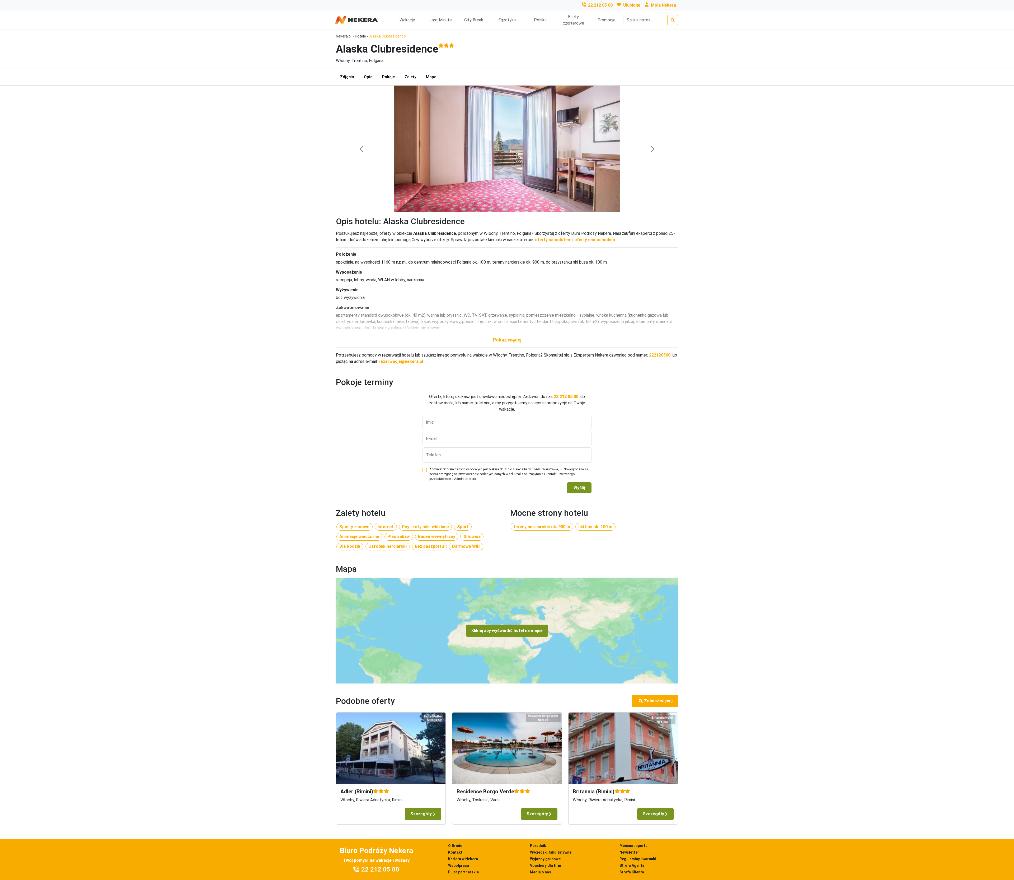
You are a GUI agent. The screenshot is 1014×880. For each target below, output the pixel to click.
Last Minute (440, 19)
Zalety (410, 76)
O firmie (455, 846)
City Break (473, 19)
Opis (368, 76)
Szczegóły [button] (421, 813)
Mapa (431, 76)
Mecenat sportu (633, 846)
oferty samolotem (553, 239)
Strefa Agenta (631, 865)
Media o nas (540, 872)
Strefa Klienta (631, 872)
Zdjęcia (347, 76)
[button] (507, 339)
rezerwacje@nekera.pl (401, 361)
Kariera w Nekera (463, 859)
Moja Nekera (663, 5)
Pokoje (388, 76)
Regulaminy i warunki (637, 859)
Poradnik (538, 846)
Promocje (607, 19)
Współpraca (458, 865)
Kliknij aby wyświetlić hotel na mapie (507, 630)
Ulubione (631, 5)
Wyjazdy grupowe (545, 859)
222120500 (659, 355)
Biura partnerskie (463, 872)
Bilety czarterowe (573, 20)
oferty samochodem (594, 239)
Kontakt (455, 852)
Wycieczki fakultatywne (550, 852)
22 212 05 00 (600, 5)
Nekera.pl (343, 36)
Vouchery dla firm (545, 865)
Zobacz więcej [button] (658, 700)
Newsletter (629, 852)
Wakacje (407, 19)
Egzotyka (507, 19)
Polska (540, 19)
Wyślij (579, 487)
